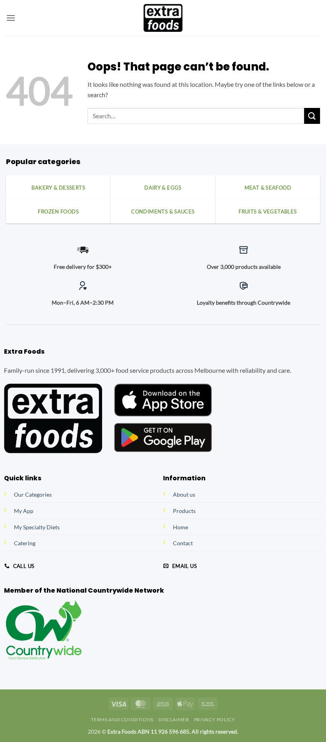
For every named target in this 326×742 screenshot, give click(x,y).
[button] (11, 17)
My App (23, 510)
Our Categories (33, 494)
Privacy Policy (214, 719)
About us (184, 494)
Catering (24, 543)
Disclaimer (173, 719)
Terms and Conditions (122, 719)
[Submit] (312, 115)
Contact (183, 543)
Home (180, 527)
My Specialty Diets (37, 527)
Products (184, 510)
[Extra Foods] (163, 18)
